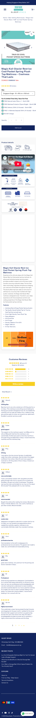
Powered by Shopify (18, 716)
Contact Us (5, 682)
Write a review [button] (18, 384)
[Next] (31, 47)
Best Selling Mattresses (16, 17)
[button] (6, 86)
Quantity (4, 120)
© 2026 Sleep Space (7, 716)
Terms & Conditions (7, 680)
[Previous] (4, 47)
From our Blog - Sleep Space (10, 678)
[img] (5, 397)
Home (5, 17)
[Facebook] (2, 713)
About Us (4, 675)
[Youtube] (5, 713)
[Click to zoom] (31, 34)
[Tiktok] (12, 713)
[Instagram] (9, 713)
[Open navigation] (5, 9)
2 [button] (15, 625)
